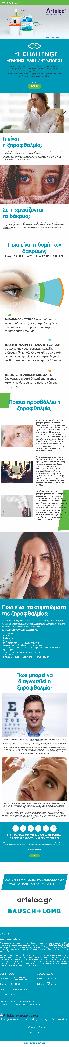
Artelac (52, 978)
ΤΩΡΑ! (34, 86)
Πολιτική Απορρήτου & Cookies (34, 1027)
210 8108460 (15, 984)
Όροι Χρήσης (34, 1032)
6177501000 (15, 994)
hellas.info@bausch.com (19, 989)
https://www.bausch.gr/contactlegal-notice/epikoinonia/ (21, 1004)
